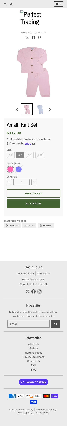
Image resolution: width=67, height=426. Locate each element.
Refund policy (25, 412)
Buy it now (33, 203)
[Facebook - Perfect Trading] (33, 37)
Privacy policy (42, 412)
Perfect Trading (25, 409)
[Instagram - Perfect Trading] (39, 37)
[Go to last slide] (17, 109)
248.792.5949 (25, 273)
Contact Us (43, 273)
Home (24, 32)
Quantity (12, 176)
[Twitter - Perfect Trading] (27, 37)
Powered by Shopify (46, 409)
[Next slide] (49, 109)
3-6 (20, 155)
